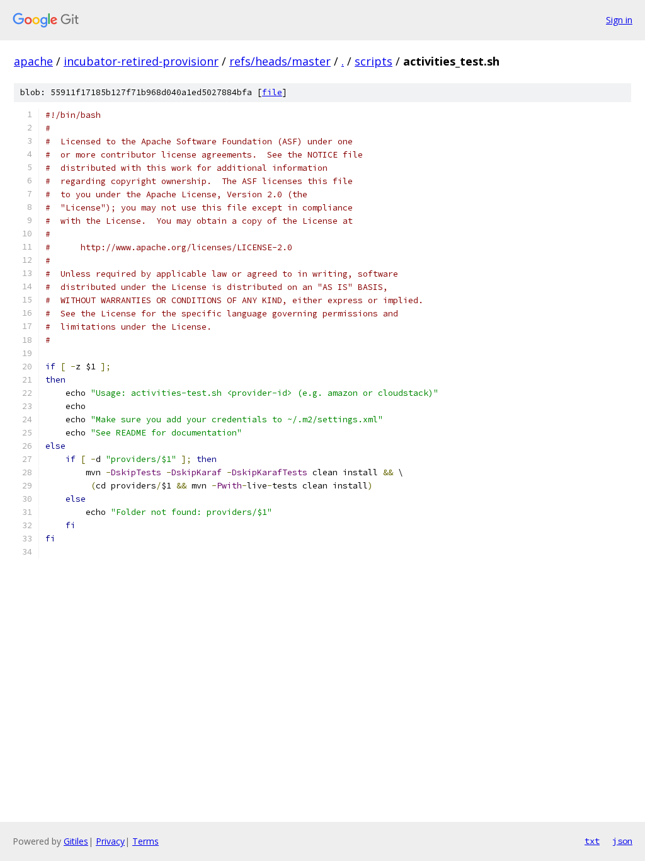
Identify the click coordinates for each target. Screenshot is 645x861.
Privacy (110, 841)
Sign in (619, 20)
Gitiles (76, 841)
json (622, 841)
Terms (145, 841)
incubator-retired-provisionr (141, 61)
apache (33, 61)
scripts (373, 61)
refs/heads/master (280, 61)
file (272, 92)
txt (592, 841)
